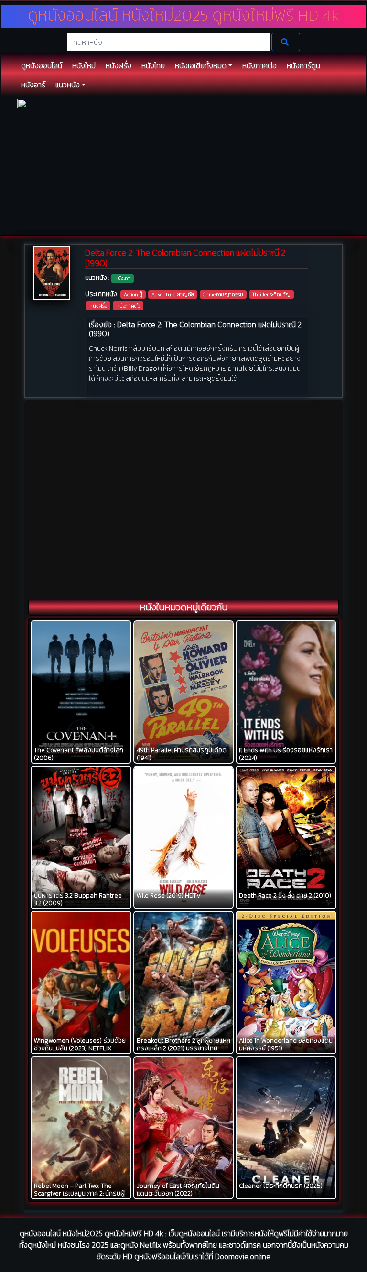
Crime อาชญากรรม (223, 294)
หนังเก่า (122, 278)
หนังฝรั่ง (98, 306)
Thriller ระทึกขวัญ (271, 294)
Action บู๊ (133, 294)
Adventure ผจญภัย (172, 294)
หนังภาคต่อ (128, 306)
